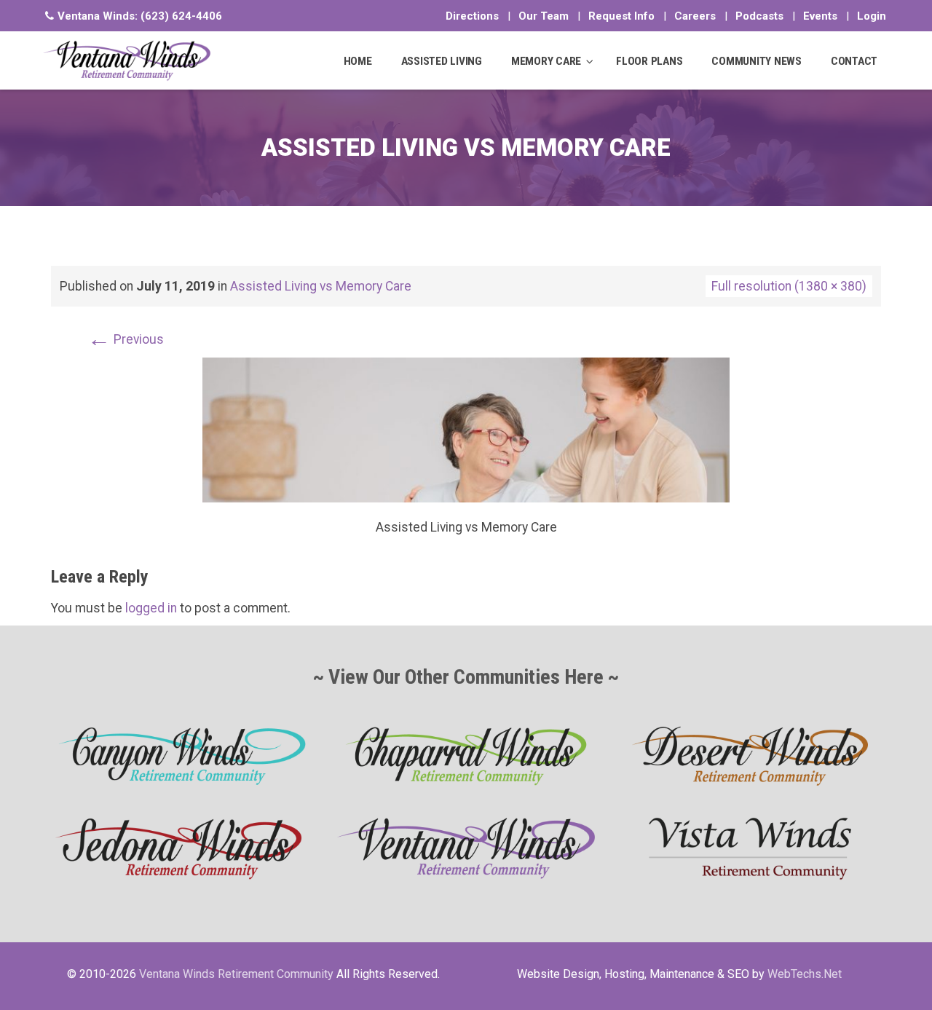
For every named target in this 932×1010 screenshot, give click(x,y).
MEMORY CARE (546, 61)
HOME (358, 61)
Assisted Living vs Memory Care (320, 286)
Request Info (621, 16)
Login (871, 16)
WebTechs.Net (804, 974)
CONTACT (854, 61)
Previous (125, 339)
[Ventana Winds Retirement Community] (127, 60)
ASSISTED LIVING (441, 61)
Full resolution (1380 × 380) (788, 286)
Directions (472, 16)
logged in (151, 608)
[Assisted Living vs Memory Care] (466, 429)
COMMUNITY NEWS (756, 61)
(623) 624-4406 (181, 16)
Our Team (543, 16)
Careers (695, 16)
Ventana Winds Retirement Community (236, 974)
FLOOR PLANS (649, 61)
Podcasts (759, 16)
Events (820, 16)
